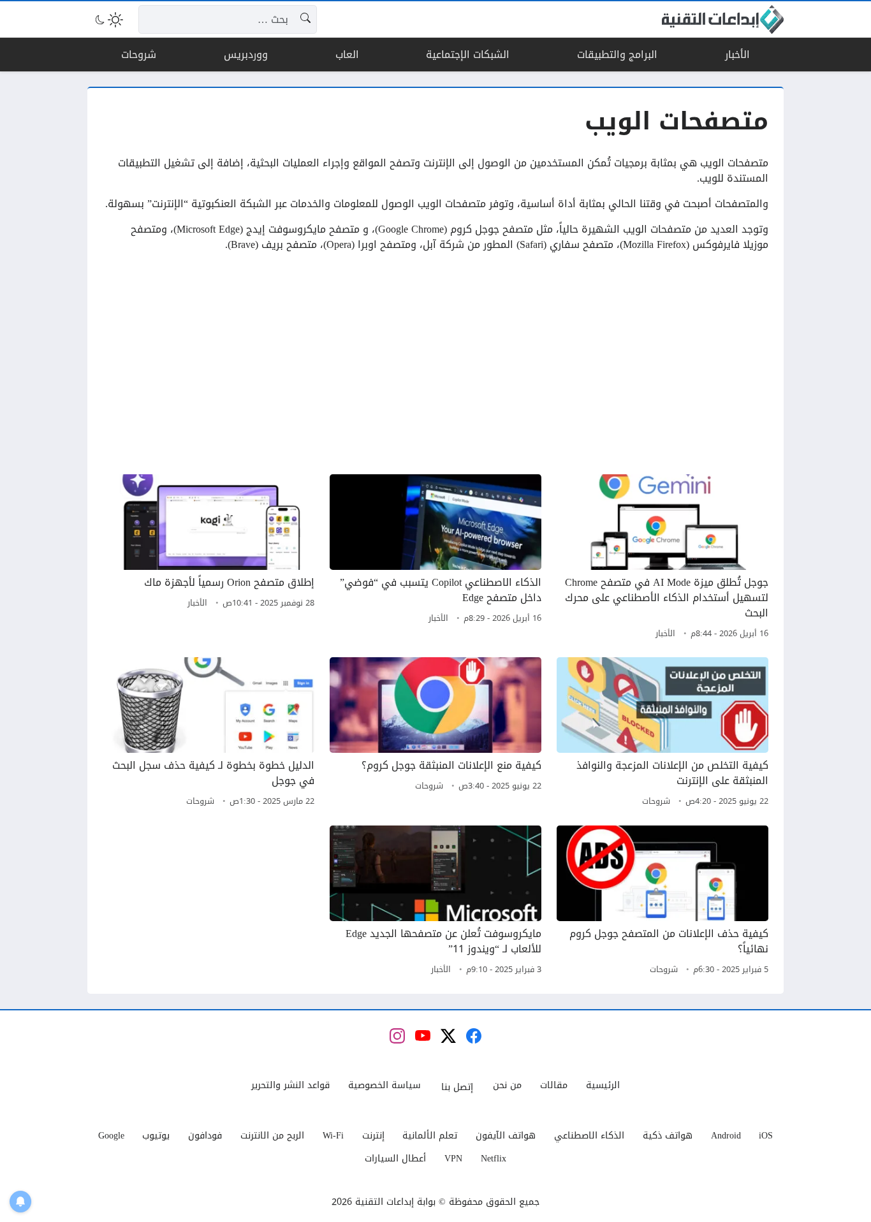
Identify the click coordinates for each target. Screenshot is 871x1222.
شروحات (656, 801)
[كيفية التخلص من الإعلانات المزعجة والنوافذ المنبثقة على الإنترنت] (662, 733)
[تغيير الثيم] (107, 20)
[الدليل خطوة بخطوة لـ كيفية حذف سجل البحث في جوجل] (208, 733)
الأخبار (665, 633)
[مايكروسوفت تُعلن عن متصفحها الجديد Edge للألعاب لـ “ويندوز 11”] (435, 902)
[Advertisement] (435, 363)
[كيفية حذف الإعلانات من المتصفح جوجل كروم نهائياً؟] (662, 902)
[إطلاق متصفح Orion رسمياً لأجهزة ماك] (208, 558)
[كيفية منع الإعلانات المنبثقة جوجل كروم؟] (435, 733)
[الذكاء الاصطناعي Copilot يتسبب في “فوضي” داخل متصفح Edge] (435, 558)
